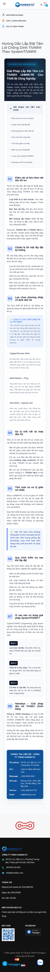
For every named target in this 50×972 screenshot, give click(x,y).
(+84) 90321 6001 (28, 776)
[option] (25, 825)
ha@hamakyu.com (28, 795)
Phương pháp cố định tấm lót (23, 131)
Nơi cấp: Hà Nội (9, 898)
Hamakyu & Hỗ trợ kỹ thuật (22, 162)
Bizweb (31, 956)
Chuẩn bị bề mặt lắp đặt (21, 125)
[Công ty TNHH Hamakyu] (25, 4)
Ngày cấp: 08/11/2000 (11, 893)
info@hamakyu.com (14, 873)
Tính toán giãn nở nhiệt (20, 143)
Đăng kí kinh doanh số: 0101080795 (17, 887)
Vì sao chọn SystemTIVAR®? (23, 156)
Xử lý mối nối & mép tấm (21, 137)
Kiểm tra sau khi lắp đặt (21, 150)
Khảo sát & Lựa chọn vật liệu (23, 118)
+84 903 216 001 (13, 867)
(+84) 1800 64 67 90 (29, 790)
